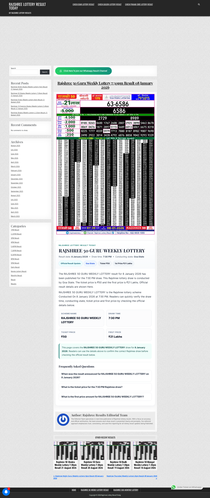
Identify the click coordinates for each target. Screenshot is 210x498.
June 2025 (14, 204)
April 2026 (14, 162)
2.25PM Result (16, 234)
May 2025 (14, 208)
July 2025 (14, 200)
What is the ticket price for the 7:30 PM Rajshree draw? (91, 387)
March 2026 (15, 166)
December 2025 (17, 179)
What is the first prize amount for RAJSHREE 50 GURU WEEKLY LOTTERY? (102, 396)
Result (13, 280)
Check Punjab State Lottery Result (139, 4)
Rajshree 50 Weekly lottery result (95, 489)
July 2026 (14, 150)
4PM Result (15, 242)
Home (74, 489)
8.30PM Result (16, 255)
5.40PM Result (16, 246)
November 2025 (17, 183)
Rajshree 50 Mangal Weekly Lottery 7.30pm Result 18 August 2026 (145, 465)
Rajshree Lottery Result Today (27, 6)
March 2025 (15, 216)
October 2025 (16, 187)
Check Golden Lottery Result (109, 4)
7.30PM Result (16, 250)
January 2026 (16, 175)
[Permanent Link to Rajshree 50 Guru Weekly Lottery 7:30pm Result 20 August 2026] (92, 451)
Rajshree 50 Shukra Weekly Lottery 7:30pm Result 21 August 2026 (66, 465)
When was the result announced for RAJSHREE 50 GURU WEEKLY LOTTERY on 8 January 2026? (105, 375)
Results (13, 284)
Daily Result (15, 267)
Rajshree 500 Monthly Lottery (125, 489)
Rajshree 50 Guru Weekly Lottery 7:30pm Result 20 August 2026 (92, 465)
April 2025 (14, 212)
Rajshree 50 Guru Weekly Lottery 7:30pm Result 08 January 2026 (105, 84)
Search (13, 68)
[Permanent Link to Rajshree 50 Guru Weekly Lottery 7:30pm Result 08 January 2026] (105, 164)
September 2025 (17, 191)
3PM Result (15, 238)
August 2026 (15, 146)
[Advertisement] (105, 39)
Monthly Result (16, 275)
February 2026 (16, 170)
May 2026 (14, 158)
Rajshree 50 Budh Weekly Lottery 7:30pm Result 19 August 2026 (118, 465)
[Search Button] (199, 4)
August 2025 (15, 195)
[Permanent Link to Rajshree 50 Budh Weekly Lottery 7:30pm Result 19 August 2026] (118, 451)
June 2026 (14, 154)
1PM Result (15, 230)
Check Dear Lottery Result (83, 4)
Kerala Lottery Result (18, 271)
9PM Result (15, 263)
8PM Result (15, 259)
